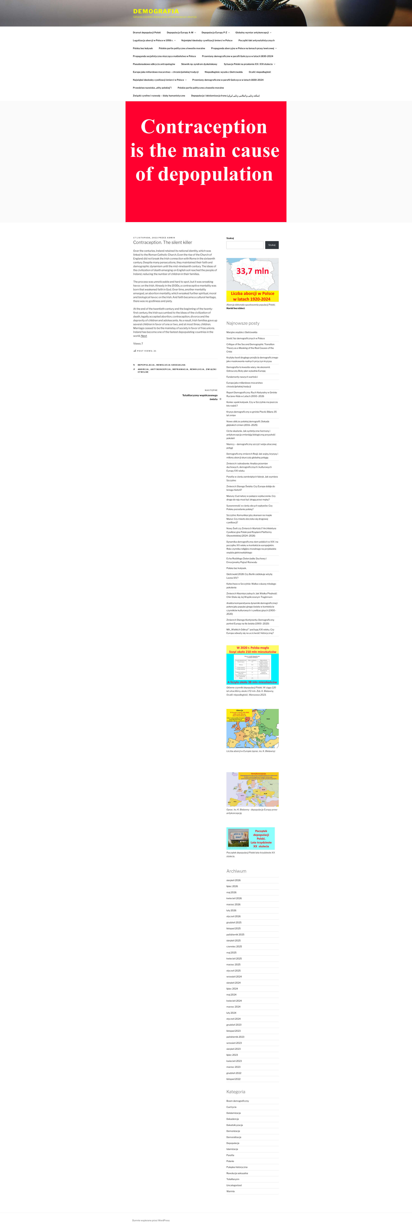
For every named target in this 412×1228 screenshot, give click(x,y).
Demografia (156, 11)
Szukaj (230, 238)
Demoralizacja (233, 1137)
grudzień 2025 (233, 922)
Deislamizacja (233, 1113)
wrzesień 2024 (234, 976)
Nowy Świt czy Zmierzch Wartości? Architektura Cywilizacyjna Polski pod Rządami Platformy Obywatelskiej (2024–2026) (251, 532)
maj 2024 (231, 994)
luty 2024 (231, 1012)
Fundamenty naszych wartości (242, 376)
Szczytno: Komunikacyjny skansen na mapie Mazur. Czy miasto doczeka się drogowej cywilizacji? (249, 519)
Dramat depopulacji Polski (147, 32)
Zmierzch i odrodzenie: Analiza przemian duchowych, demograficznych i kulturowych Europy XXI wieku (249, 467)
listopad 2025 (233, 928)
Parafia (230, 1155)
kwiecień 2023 (234, 1061)
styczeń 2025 (233, 970)
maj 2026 (231, 892)
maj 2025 (231, 952)
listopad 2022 (233, 1079)
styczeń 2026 (233, 916)
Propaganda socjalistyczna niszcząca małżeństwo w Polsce (164, 56)
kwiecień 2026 (234, 898)
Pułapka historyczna (237, 1167)
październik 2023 (235, 1036)
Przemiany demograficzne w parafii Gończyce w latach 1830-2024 (237, 56)
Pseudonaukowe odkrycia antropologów (154, 64)
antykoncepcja (160, 369)
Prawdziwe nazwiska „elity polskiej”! (152, 87)
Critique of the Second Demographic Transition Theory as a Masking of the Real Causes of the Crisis (250, 348)
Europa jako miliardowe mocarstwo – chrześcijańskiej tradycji (166, 72)
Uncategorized (234, 1185)
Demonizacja (233, 1131)
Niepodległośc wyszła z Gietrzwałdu (224, 72)
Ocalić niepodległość (260, 72)
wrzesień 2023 (234, 1043)
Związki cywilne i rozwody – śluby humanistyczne (159, 95)
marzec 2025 (233, 964)
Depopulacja (146, 365)
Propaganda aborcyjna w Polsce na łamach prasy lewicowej (242, 48)
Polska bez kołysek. (236, 568)
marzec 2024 (233, 1006)
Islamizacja (232, 1149)
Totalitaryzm (232, 1179)
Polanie (230, 1161)
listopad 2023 (233, 1030)
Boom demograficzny (237, 1100)
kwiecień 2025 (234, 958)
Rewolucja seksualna (171, 365)
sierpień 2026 (233, 880)
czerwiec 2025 (234, 946)
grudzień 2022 (233, 1073)
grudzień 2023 (233, 1024)
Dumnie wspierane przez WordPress (151, 1220)
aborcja (143, 369)
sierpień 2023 (233, 1048)
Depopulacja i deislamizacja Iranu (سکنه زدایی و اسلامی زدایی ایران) (225, 95)
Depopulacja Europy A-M (180, 32)
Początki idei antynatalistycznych (257, 40)
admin (171, 238)
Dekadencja (232, 1119)
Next (144, 335)
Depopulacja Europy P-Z (214, 32)
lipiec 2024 (232, 988)
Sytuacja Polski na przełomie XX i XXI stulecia (248, 64)
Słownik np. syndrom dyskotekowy (199, 64)
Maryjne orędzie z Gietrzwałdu (241, 332)
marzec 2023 (233, 1067)
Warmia (230, 1191)
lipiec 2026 (232, 886)
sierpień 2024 (233, 982)
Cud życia (231, 1107)
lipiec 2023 (232, 1054)
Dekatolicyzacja (234, 1125)
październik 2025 (235, 934)
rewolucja (197, 369)
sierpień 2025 (233, 940)
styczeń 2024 (233, 1018)
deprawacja (181, 369)
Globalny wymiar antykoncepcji (252, 32)
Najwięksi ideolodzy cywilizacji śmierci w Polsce (206, 40)
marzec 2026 (233, 904)
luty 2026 (231, 910)
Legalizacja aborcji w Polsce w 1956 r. (153, 40)
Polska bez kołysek (143, 48)
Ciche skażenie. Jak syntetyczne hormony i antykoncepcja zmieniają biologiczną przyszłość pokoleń (251, 435)
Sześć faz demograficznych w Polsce (245, 338)
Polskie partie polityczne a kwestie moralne (182, 48)
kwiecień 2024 (234, 1000)
